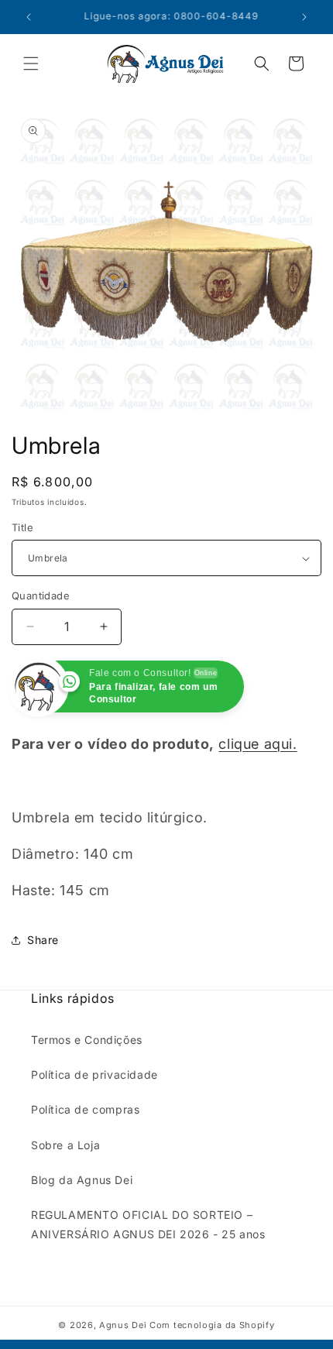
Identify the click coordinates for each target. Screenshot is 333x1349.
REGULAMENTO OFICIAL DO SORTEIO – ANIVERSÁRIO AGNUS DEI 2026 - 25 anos (148, 1224)
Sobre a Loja (65, 1145)
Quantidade (41, 595)
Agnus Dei (122, 1325)
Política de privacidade (94, 1074)
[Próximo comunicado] (304, 17)
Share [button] (43, 939)
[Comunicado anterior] (29, 17)
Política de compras (85, 1109)
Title (22, 527)
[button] (31, 63)
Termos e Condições (86, 1039)
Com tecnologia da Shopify (212, 1325)
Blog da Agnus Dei (81, 1179)
